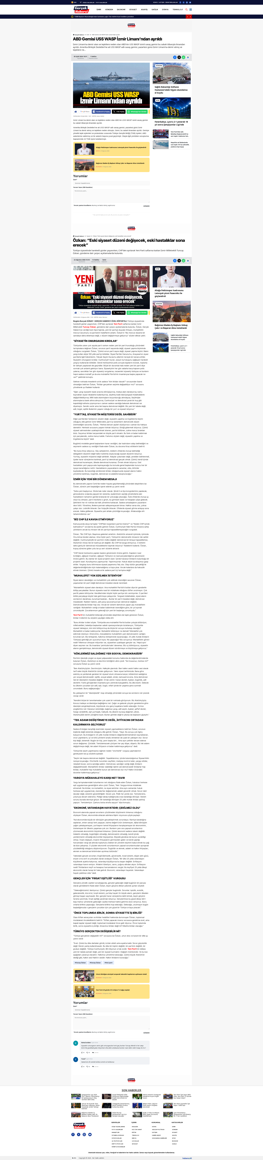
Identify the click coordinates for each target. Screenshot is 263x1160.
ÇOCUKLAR (135, 1141)
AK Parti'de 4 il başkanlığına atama (88, 16)
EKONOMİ (175, 1141)
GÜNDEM (175, 1129)
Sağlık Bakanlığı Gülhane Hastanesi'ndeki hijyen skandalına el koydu (171, 90)
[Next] (190, 17)
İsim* (75, 180)
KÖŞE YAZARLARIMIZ (118, 1126)
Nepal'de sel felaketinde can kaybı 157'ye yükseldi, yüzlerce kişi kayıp (180, 145)
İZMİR (173, 1126)
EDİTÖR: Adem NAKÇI (98, 116)
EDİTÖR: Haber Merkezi (100, 317)
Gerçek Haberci (79, 35)
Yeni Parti (118, 324)
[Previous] (187, 17)
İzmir (88, 35)
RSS (74, 1158)
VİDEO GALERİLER (88, 2)
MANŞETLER (115, 1132)
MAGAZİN (135, 1126)
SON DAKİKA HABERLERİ (159, 1138)
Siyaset (89, 236)
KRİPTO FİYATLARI (117, 1144)
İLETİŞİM (161, 2)
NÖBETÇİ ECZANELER (118, 1146)
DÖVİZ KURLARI (117, 1138)
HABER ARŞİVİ (156, 1135)
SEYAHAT (135, 1144)
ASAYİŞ (174, 1135)
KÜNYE (155, 2)
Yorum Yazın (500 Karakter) (83, 187)
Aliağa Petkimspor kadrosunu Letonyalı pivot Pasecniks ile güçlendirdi (169, 293)
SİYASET (174, 1132)
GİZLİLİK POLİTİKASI (158, 1129)
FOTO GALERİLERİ (117, 1129)
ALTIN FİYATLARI (117, 1141)
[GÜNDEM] (172, 73)
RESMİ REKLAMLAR (171, 2)
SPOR (174, 1138)
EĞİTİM (134, 1132)
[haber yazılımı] (187, 1158)
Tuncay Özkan (89, 327)
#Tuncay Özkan (80, 963)
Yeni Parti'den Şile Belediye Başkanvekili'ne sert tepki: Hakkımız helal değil (180, 134)
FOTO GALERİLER (101, 2)
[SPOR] (172, 108)
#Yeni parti (108, 963)
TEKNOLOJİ (135, 1135)
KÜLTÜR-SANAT (137, 1129)
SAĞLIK (174, 1144)
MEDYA (134, 1138)
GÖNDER (146, 206)
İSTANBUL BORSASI (118, 1135)
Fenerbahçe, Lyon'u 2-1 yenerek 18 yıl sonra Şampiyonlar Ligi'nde (179, 348)
